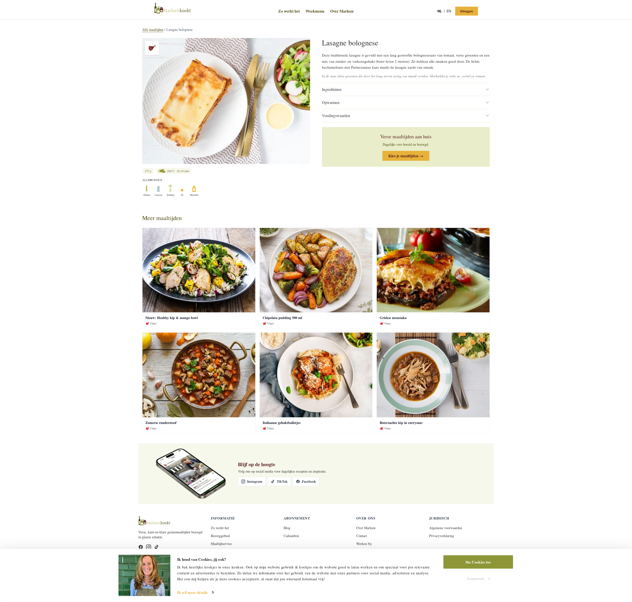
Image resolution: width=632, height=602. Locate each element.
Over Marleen (342, 11)
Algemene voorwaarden (445, 527)
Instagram (254, 481)
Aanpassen (475, 578)
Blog (287, 527)
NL (439, 11)
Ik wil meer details (192, 592)
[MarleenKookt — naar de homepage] (208, 10)
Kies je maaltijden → (405, 156)
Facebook (309, 481)
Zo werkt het (289, 11)
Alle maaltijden (152, 29)
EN (449, 11)
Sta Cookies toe (478, 562)
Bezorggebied (220, 535)
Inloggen (466, 11)
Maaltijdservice (221, 543)
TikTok (282, 481)
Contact (361, 535)
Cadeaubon (291, 535)
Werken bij (363, 543)
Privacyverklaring (441, 535)
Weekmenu (315, 11)
